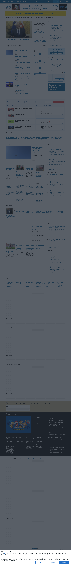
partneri (5, 553)
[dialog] (35, 557)
